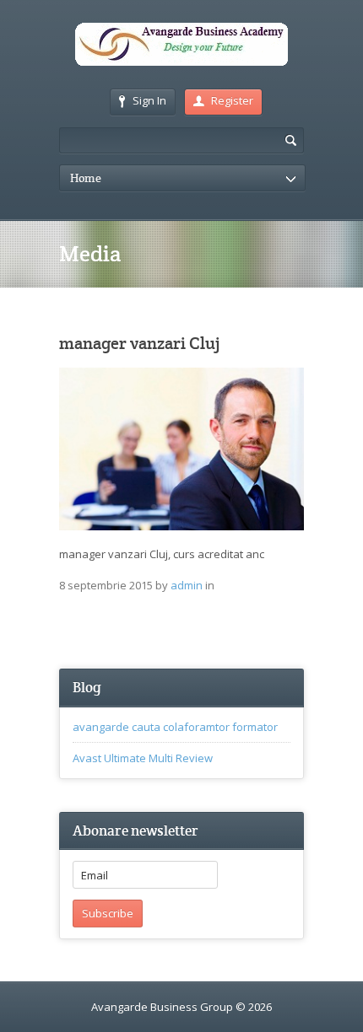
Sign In (149, 100)
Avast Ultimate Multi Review (143, 758)
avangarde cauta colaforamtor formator (175, 726)
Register (232, 100)
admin (187, 585)
